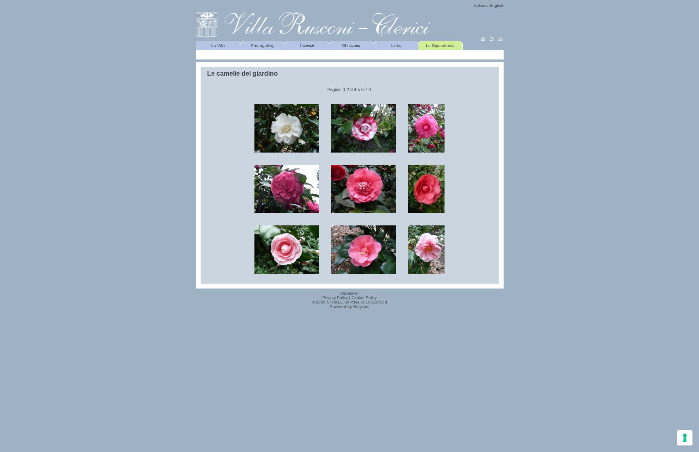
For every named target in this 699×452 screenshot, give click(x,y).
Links (396, 45)
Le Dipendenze (440, 45)
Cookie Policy (364, 297)
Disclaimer (349, 293)
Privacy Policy (335, 297)
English (496, 5)
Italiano (481, 5)
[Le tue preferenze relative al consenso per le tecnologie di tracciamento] (685, 438)
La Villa (218, 45)
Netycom (361, 306)
